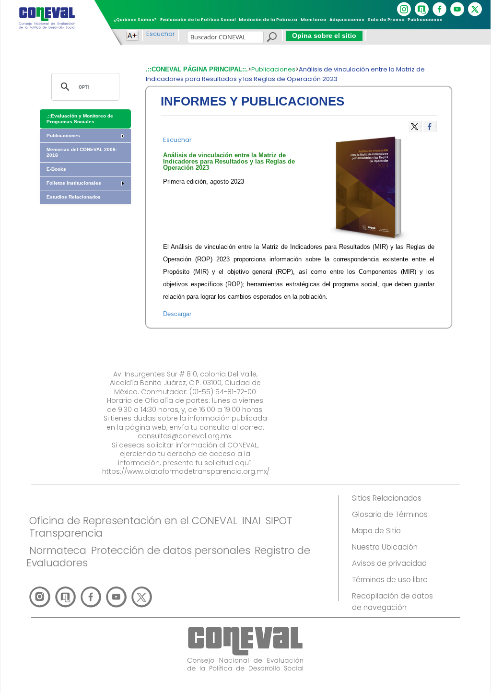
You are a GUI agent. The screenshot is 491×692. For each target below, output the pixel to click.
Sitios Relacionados (386, 498)
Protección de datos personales (170, 550)
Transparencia (66, 533)
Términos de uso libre (390, 580)
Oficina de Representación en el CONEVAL (133, 521)
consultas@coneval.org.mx (184, 436)
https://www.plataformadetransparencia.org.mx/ (185, 471)
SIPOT (278, 521)
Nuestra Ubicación (385, 547)
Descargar (177, 313)
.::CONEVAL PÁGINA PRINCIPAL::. (197, 69)
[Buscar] (271, 38)
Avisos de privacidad (389, 563)
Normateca (57, 550)
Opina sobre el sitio (324, 35)
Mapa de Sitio (376, 531)
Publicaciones (273, 69)
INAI (251, 521)
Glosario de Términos (390, 514)
